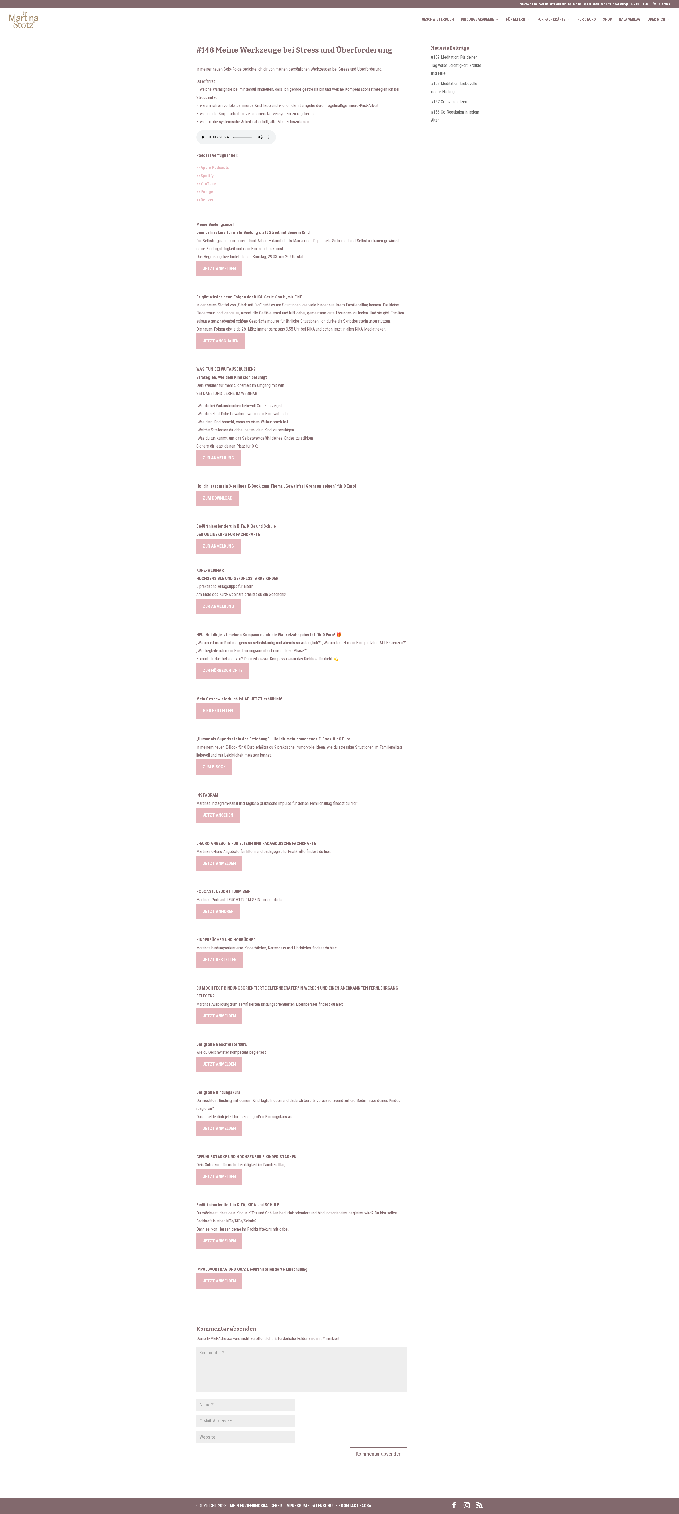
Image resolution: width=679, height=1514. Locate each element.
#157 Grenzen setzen (449, 101)
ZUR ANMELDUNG (218, 457)
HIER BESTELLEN (218, 710)
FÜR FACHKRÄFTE (551, 19)
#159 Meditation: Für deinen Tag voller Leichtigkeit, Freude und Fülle (456, 65)
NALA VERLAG (630, 19)
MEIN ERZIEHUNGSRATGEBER (255, 1505)
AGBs (366, 1505)
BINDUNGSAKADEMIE (477, 19)
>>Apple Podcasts (212, 167)
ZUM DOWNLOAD (217, 498)
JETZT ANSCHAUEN (221, 341)
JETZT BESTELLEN (220, 959)
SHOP (607, 19)
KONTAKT (350, 1505)
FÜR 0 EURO (586, 19)
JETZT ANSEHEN (218, 815)
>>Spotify (205, 175)
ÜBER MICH (656, 19)
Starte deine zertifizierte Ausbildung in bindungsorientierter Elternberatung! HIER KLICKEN (584, 4)
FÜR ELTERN (515, 19)
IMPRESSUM (296, 1505)
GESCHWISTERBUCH (438, 19)
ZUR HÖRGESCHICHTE (222, 670)
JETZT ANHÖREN (218, 911)
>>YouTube (206, 183)
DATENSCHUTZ (324, 1505)
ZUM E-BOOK (214, 766)
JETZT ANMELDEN (219, 268)
